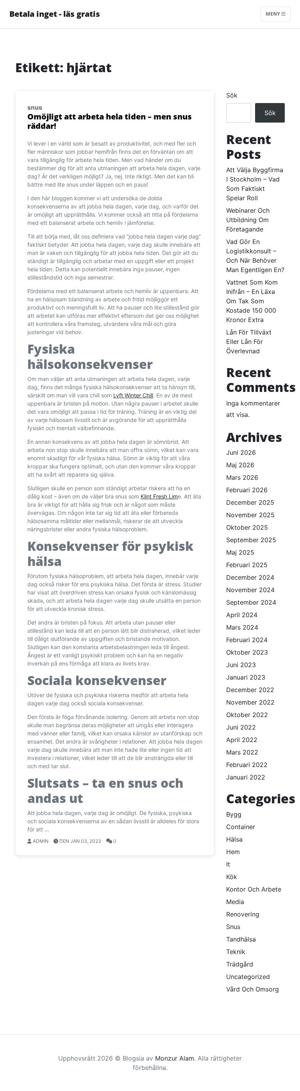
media (235, 902)
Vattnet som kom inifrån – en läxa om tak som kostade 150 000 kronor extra (252, 301)
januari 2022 (245, 777)
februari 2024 (247, 640)
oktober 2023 (247, 652)
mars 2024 (242, 627)
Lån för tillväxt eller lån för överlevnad (248, 341)
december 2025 (250, 502)
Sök (232, 95)
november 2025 (250, 515)
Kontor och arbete (253, 889)
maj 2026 (240, 465)
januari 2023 (245, 677)
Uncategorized (248, 977)
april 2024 (241, 615)
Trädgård (239, 964)
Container (240, 827)
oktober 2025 (247, 527)
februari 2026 (247, 490)
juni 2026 (241, 452)
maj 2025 (240, 552)
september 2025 (251, 540)
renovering (242, 914)
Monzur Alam (174, 1058)
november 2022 (250, 702)
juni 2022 (241, 727)
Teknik (235, 952)
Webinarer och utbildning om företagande (248, 219)
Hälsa (234, 839)
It (228, 864)
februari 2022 (247, 765)
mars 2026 (242, 477)
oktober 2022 (247, 715)
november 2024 (250, 590)
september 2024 (251, 602)
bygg (233, 814)
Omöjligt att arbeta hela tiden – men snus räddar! (109, 121)
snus (34, 107)
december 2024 (250, 577)
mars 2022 (242, 752)
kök (231, 877)
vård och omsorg (252, 989)
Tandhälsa (241, 939)
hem (233, 852)
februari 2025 (247, 565)
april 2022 (241, 740)
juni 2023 (241, 665)
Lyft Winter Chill (133, 395)
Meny (273, 14)
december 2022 (250, 690)
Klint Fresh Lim (159, 496)
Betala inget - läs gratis (54, 14)
